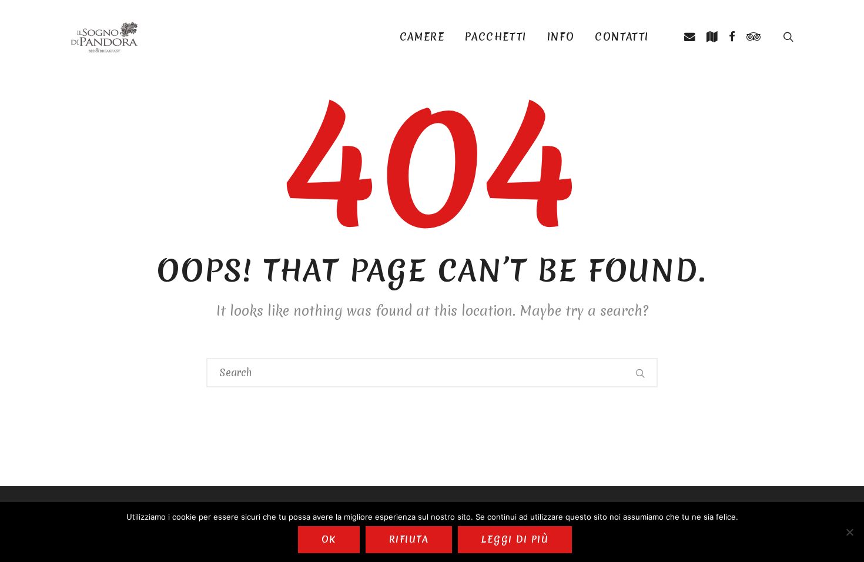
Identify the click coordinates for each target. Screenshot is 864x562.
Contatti (622, 37)
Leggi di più (514, 539)
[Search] (641, 372)
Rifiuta (408, 539)
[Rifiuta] (849, 532)
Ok (329, 539)
